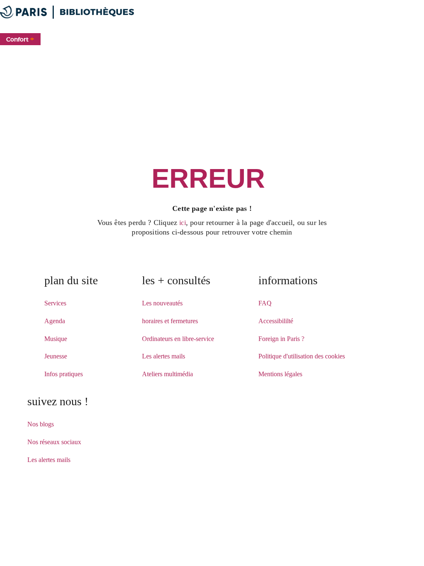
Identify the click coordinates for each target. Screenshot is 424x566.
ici (182, 222)
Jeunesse (55, 356)
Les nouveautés (162, 303)
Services (55, 303)
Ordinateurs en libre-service (178, 338)
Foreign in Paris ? (281, 338)
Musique (55, 338)
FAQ (265, 303)
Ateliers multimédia (167, 373)
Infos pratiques (63, 373)
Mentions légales (280, 373)
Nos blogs (40, 424)
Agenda (54, 320)
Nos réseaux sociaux (54, 441)
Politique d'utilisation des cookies (301, 356)
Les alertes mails (163, 356)
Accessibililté (275, 320)
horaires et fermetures (170, 320)
